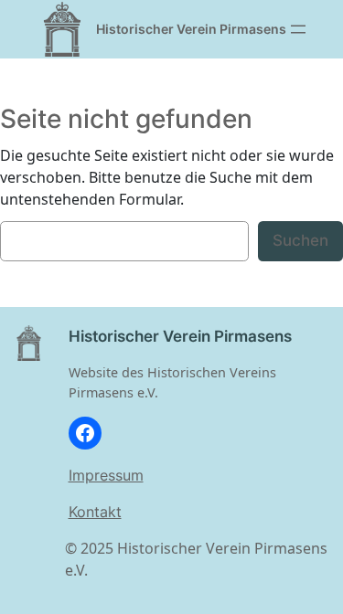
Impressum (106, 475)
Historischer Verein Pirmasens (191, 29)
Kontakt (95, 512)
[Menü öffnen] (298, 29)
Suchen (300, 240)
